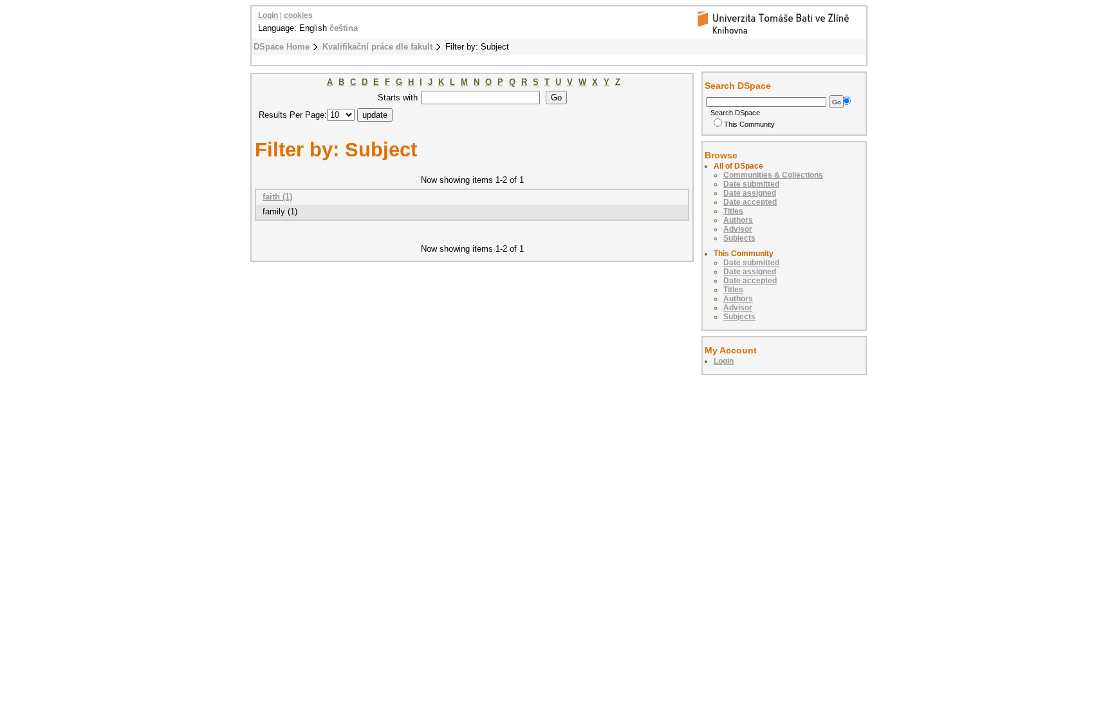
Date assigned (749, 193)
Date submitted (751, 184)
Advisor (737, 229)
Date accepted (750, 202)
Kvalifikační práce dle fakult (377, 46)
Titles (733, 211)
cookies (298, 15)
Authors (738, 220)
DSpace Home (282, 46)
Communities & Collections (773, 175)
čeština (343, 28)
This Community (749, 124)
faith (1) (277, 196)
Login (268, 15)
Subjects (739, 238)
